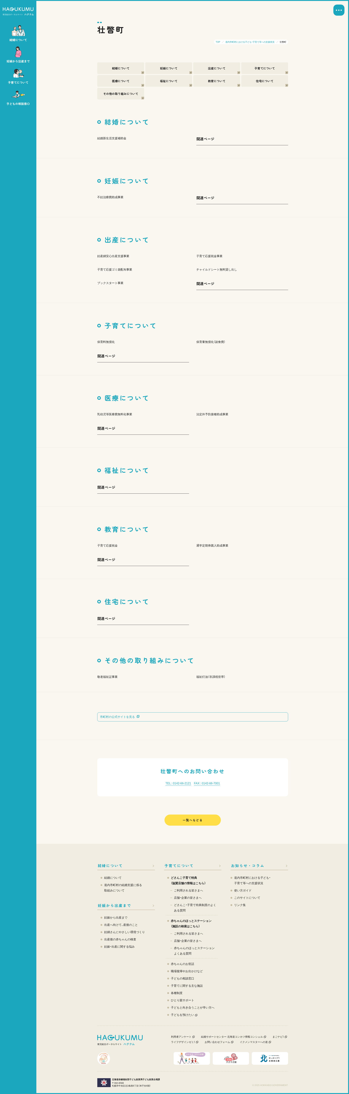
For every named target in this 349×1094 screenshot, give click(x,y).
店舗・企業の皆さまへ (188, 897)
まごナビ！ (278, 1036)
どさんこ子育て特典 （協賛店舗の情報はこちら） (188, 880)
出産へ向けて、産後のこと (121, 924)
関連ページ (205, 138)
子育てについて (264, 68)
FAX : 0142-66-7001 (207, 783)
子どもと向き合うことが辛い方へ (192, 1007)
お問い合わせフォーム (217, 1042)
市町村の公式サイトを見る (117, 716)
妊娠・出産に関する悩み (119, 946)
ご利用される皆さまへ (188, 890)
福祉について (168, 81)
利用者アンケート (181, 1036)
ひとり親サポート (182, 1000)
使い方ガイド (243, 890)
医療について (120, 81)
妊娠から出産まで (114, 905)
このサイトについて (247, 897)
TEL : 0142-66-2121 (178, 783)
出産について (216, 68)
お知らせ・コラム (247, 865)
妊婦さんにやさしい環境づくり (124, 932)
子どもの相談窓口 (182, 978)
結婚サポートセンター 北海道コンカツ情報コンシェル (232, 1036)
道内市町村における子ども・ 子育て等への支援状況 (252, 880)
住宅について (264, 81)
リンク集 (240, 905)
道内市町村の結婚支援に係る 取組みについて (123, 887)
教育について (216, 81)
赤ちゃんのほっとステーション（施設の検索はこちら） (191, 923)
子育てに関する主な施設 (187, 985)
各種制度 (176, 993)
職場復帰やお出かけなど (187, 971)
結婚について (120, 68)
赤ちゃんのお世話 (182, 963)
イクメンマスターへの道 (254, 1042)
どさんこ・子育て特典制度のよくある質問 (195, 907)
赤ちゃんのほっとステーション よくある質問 (194, 951)
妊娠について (168, 68)
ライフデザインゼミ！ (183, 1042)
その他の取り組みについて (120, 93)
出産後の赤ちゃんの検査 (120, 939)
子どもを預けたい (182, 1014)
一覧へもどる (193, 820)
